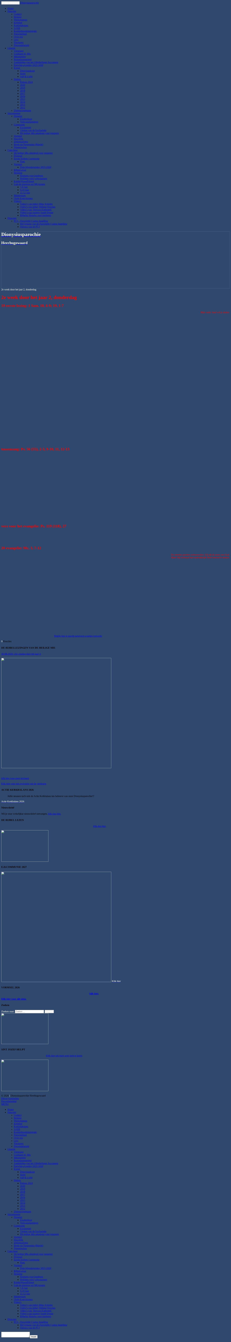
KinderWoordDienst (24, 181)
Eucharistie (25, 127)
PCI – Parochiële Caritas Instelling (31, 221)
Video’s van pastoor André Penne (36, 212)
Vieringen (19, 51)
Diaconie (12, 218)
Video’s (17, 201)
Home (11, 8)
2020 (22, 85)
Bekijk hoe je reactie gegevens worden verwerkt (78, 636)
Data (22, 161)
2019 (22, 87)
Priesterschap (20, 147)
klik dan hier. (54, 813)
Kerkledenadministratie (25, 31)
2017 (22, 93)
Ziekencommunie (22, 110)
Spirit (22, 73)
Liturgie (11, 48)
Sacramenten (14, 113)
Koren (17, 68)
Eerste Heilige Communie (26, 158)
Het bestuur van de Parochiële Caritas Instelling (43, 224)
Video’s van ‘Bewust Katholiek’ (36, 209)
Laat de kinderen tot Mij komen (29, 184)
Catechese (13, 150)
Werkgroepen (20, 19)
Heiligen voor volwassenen (33, 178)
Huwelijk (18, 138)
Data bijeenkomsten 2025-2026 (35, 167)
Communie (19, 124)
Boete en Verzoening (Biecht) (28, 144)
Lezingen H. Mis (22, 53)
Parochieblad (20, 34)
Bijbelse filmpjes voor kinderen (35, 215)
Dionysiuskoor (27, 70)
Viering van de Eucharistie (33, 130)
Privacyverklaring (10, 1098)
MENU (5, 1104)
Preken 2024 (26, 82)
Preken (17, 79)
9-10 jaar (24, 189)
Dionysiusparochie (29, 2)
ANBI (17, 28)
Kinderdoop (26, 119)
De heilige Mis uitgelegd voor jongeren (39, 133)
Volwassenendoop (29, 121)
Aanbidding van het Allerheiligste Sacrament (36, 62)
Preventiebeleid (21, 45)
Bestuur (18, 17)
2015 (22, 99)
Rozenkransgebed (23, 59)
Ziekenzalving (21, 141)
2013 (22, 104)
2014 (22, 102)
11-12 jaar (25, 192)
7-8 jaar (24, 187)
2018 (22, 90)
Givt (16, 39)
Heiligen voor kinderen (31, 175)
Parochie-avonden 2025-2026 (28, 65)
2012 (22, 107)
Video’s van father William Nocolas (37, 207)
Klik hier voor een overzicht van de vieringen (23, 783)
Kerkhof (18, 22)
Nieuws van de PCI (30, 226)
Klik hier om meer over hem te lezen (64, 1055)
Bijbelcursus (20, 170)
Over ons (18, 36)
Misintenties (20, 56)
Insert (33, 1337)
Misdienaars (20, 195)
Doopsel (18, 116)
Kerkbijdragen (21, 25)
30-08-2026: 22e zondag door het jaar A (21, 654)
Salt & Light (26, 76)
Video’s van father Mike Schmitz (36, 204)
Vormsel (18, 136)
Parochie (12, 11)
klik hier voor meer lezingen (15, 778)
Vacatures (18, 42)
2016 (22, 96)
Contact (18, 14)
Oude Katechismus (23, 198)
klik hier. (94, 993)
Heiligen (18, 172)
